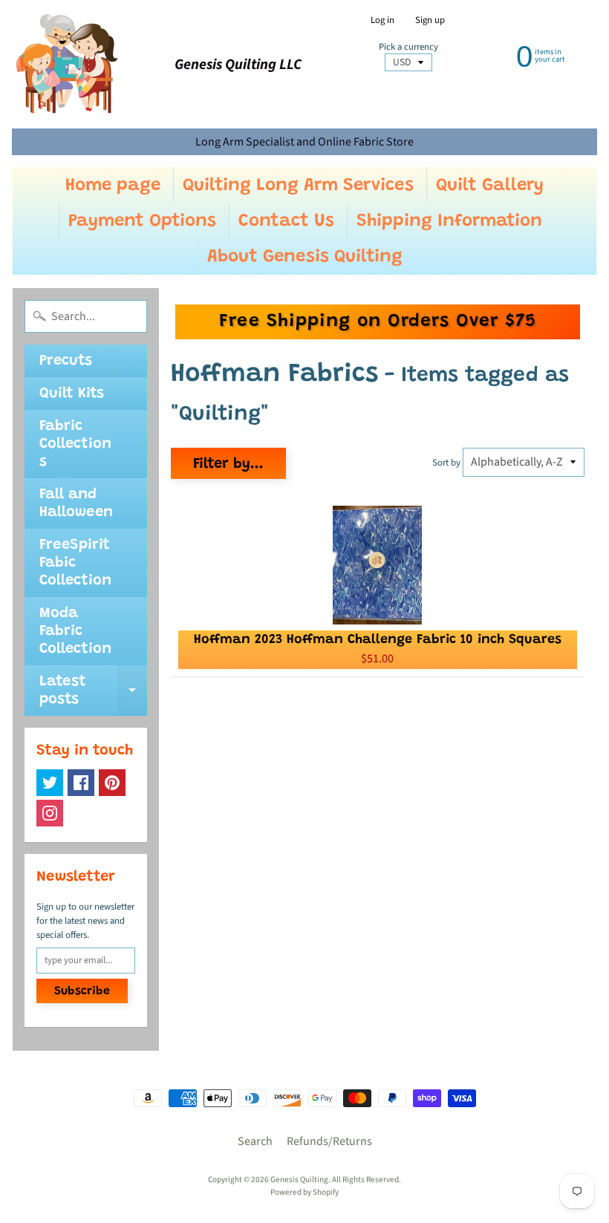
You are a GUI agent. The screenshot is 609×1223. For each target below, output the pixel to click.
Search (255, 1141)
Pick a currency (408, 47)
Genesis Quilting (299, 1179)
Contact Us (286, 221)
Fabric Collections (75, 444)
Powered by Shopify (304, 1192)
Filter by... (228, 464)
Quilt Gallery (490, 186)
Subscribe (82, 991)
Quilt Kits (71, 393)
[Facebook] (81, 782)
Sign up (430, 20)
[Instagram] (49, 813)
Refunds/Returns (329, 1141)
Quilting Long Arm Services (298, 186)
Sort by (446, 462)
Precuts (65, 360)
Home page (112, 186)
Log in (382, 20)
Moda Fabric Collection (75, 631)
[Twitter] (49, 782)
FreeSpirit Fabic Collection (75, 563)
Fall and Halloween (76, 503)
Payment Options (142, 221)
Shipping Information (449, 221)
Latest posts (93, 691)
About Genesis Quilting (305, 257)
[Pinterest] (112, 782)
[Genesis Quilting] (67, 64)
